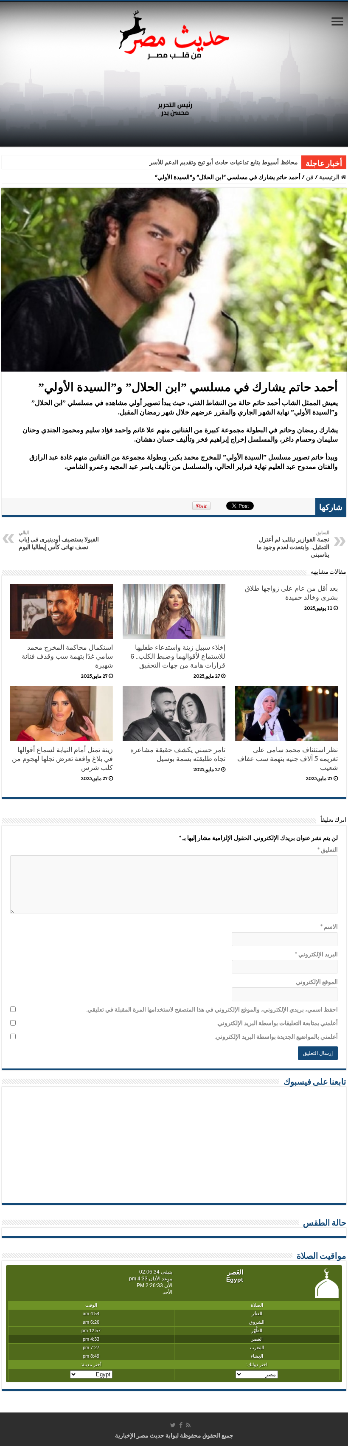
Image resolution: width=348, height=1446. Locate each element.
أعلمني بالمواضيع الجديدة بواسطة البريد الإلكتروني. (276, 1036)
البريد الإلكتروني (316, 954)
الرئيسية (330, 177)
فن (310, 177)
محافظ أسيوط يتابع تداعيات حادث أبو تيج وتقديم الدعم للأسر (223, 162)
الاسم (329, 926)
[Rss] (188, 1425)
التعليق (327, 850)
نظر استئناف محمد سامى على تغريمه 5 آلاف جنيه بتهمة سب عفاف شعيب (287, 758)
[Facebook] (180, 1425)
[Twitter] (173, 1425)
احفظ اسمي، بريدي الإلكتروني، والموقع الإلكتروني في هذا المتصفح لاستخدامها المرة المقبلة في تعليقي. (212, 1009)
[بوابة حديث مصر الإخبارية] (174, 33)
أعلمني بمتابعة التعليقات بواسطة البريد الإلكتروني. (277, 1023)
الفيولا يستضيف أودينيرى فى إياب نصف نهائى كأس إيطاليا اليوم (59, 540)
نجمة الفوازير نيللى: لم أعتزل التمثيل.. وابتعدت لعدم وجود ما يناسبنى (293, 544)
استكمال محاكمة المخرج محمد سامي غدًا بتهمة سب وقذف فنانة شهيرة (67, 656)
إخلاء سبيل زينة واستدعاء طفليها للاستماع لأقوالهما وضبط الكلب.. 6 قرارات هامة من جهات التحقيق (177, 656)
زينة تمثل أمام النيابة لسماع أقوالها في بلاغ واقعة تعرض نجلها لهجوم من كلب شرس (62, 758)
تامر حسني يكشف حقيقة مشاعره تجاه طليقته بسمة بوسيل (177, 754)
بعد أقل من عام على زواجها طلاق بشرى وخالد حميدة (291, 593)
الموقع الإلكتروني (317, 982)
